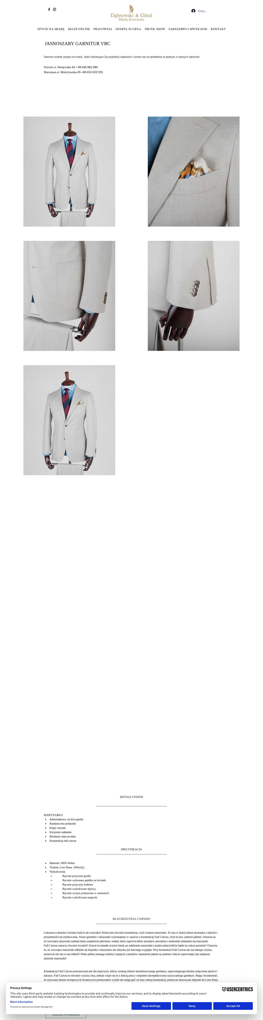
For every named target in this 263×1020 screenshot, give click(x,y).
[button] (102, 29)
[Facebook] (49, 9)
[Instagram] (54, 9)
